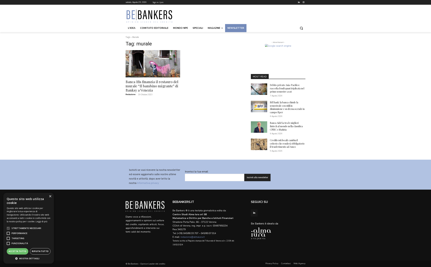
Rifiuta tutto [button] (40, 251)
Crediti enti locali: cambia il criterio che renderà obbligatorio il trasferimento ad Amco (287, 143)
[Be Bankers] (152, 16)
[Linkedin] (299, 2)
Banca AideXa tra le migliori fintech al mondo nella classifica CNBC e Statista (286, 126)
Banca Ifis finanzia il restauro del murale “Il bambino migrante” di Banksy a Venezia (152, 85)
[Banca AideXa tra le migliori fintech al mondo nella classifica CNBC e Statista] (259, 127)
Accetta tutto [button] (17, 251)
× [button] (50, 196)
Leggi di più (41, 221)
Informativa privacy (148, 183)
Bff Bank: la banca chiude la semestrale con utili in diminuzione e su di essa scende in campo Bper (287, 107)
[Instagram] (303, 2)
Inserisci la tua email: (196, 171)
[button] (301, 28)
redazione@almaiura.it (192, 237)
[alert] (28, 228)
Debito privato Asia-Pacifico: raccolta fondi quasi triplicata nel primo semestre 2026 (287, 88)
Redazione (131, 94)
